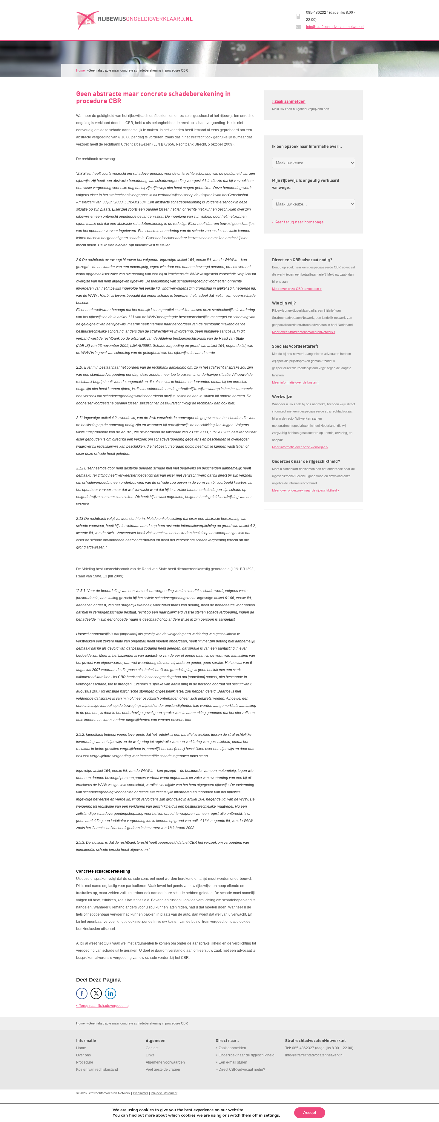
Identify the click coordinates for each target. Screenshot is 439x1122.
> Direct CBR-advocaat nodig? (240, 1069)
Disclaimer (140, 1093)
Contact (152, 1048)
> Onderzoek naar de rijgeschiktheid (245, 1055)
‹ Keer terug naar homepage (297, 221)
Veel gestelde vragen (163, 1069)
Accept (309, 1112)
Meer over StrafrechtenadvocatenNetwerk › (303, 332)
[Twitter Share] (96, 993)
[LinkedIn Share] (110, 993)
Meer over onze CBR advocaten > (297, 288)
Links (150, 1055)
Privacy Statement (164, 1093)
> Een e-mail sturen (231, 1062)
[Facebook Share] (82, 993)
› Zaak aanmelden (289, 101)
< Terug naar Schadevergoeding (102, 1006)
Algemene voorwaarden (165, 1062)
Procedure (84, 1062)
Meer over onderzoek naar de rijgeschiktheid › (305, 490)
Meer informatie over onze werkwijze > (300, 447)
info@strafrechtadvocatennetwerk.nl (335, 27)
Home (80, 70)
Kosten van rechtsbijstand (97, 1069)
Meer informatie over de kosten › (295, 382)
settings (271, 1115)
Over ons (83, 1055)
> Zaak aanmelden (231, 1048)
